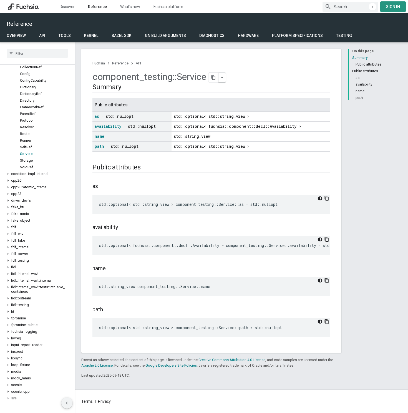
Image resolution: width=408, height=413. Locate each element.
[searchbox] (37, 53)
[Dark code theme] (320, 198)
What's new (130, 6)
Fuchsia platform (168, 6)
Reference (97, 6)
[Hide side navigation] (66, 403)
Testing (344, 35)
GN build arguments (165, 35)
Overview (16, 35)
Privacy (104, 401)
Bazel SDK (122, 35)
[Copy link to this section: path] (108, 310)
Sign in (393, 6)
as (97, 116)
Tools (65, 35)
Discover (67, 6)
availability (108, 126)
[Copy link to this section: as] (103, 186)
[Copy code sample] (326, 198)
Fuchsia (98, 63)
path (99, 146)
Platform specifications (297, 35)
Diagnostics (212, 35)
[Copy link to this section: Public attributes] (146, 167)
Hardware (248, 35)
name (99, 136)
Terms (87, 401)
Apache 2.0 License (97, 365)
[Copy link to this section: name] (111, 269)
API (42, 35)
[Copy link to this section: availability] (123, 227)
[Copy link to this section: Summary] (126, 87)
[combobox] (350, 7)
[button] (37, 174)
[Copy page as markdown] (213, 77)
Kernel (91, 35)
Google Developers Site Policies (171, 365)
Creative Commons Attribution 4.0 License (231, 360)
